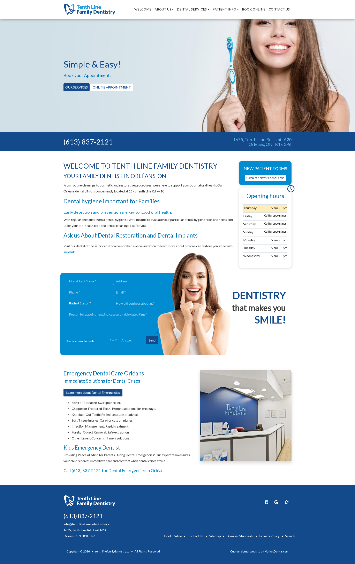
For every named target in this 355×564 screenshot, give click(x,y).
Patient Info (224, 9)
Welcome (142, 9)
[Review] (276, 502)
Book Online (253, 9)
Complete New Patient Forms (265, 177)
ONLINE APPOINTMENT (112, 87)
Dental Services (192, 9)
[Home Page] (89, 9)
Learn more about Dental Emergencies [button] (93, 392)
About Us (163, 9)
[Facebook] (266, 502)
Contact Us (279, 9)
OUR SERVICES (76, 87)
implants (69, 252)
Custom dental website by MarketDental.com (259, 551)
